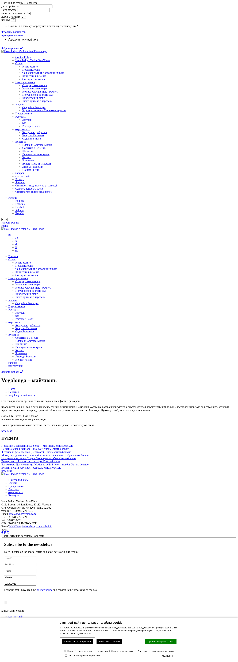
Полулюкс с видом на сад (30, 290)
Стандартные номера (27, 281)
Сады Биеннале (24, 331)
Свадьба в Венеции (27, 303)
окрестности (15, 322)
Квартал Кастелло (26, 328)
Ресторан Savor (24, 318)
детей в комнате (10, 16)
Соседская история (26, 275)
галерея (12, 362)
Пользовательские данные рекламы (156, 651)
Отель (12, 259)
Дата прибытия (10, 6)
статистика (102, 651)
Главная (13, 256)
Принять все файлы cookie (161, 641)
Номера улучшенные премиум (33, 287)
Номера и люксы (18, 278)
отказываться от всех (109, 641)
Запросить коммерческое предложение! (101, 26)
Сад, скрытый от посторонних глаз (36, 268)
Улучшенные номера (27, 284)
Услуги (12, 300)
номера (5, 19)
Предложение (16, 306)
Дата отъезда (9, 9)
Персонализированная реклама (84, 655)
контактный (15, 365)
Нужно (70, 651)
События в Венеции (27, 337)
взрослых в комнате (13, 13)
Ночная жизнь (23, 359)
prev (3, 430)
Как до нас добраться (27, 325)
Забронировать (10, 48)
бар (17, 315)
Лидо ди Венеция (25, 356)
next (9, 430)
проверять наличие (12, 35)
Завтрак (20, 312)
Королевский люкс (26, 293)
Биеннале (21, 353)
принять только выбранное (77, 641)
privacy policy (44, 589)
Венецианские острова (29, 347)
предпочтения (85, 651)
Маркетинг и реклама (122, 651)
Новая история (24, 265)
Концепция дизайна (27, 271)
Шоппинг (21, 343)
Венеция (13, 334)
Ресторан (13, 309)
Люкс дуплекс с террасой (30, 297)
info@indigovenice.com (22, 513)
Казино (19, 350)
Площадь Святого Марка (30, 340)
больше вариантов (15, 31)
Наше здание (23, 262)
